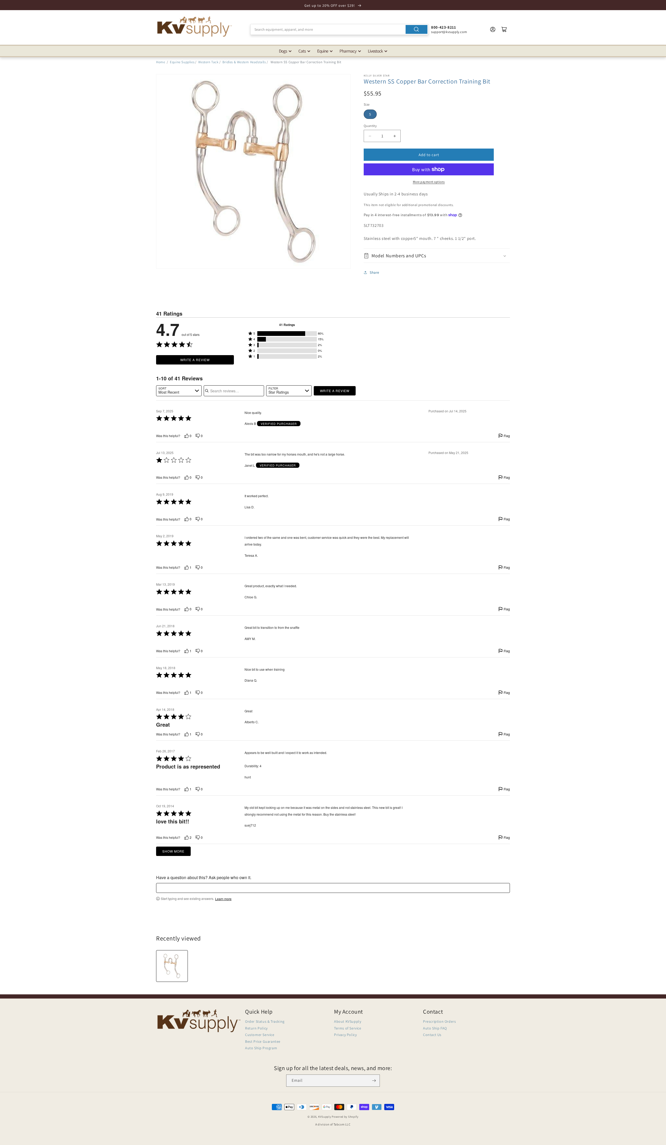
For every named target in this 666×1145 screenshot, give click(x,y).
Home (160, 62)
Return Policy (256, 1028)
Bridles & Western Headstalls (244, 62)
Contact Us (432, 1034)
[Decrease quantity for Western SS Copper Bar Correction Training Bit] (370, 136)
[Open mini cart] (504, 29)
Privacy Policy (345, 1034)
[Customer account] (492, 29)
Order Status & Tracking (265, 1021)
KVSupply (324, 1116)
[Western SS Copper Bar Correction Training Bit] (172, 966)
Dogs (283, 51)
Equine (322, 51)
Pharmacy (348, 51)
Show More (173, 851)
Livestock (375, 51)
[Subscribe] (374, 1080)
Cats (302, 51)
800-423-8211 (443, 27)
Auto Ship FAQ (435, 1028)
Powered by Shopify (345, 1116)
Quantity (370, 126)
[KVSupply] (195, 26)
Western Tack (208, 62)
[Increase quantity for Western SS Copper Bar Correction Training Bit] (394, 136)
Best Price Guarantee (262, 1041)
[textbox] (333, 888)
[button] (437, 256)
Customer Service (259, 1034)
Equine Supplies (182, 62)
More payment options (429, 182)
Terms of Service (347, 1028)
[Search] (416, 29)
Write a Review (195, 359)
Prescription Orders (439, 1021)
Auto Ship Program (261, 1048)
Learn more (223, 899)
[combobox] (339, 29)
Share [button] (374, 272)
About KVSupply (347, 1021)
